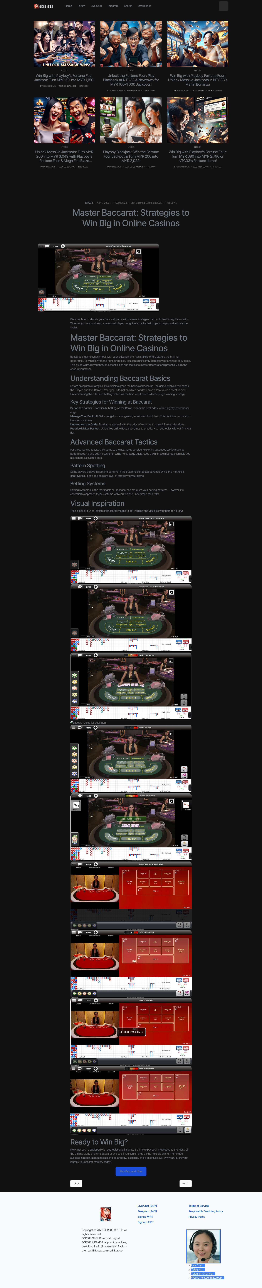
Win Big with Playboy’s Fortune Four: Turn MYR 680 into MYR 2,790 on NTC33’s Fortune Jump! (198, 156)
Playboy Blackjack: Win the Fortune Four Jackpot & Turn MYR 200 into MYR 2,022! (131, 156)
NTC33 (64, 71)
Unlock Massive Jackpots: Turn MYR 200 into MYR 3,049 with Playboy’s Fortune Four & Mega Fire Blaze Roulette (64, 158)
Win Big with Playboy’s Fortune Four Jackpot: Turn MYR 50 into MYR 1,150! (64, 77)
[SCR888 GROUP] (44, 6)
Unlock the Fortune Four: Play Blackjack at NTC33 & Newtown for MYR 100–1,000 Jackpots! (131, 80)
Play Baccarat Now (131, 1171)
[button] (223, 6)
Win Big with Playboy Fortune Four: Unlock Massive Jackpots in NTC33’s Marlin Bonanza (197, 80)
